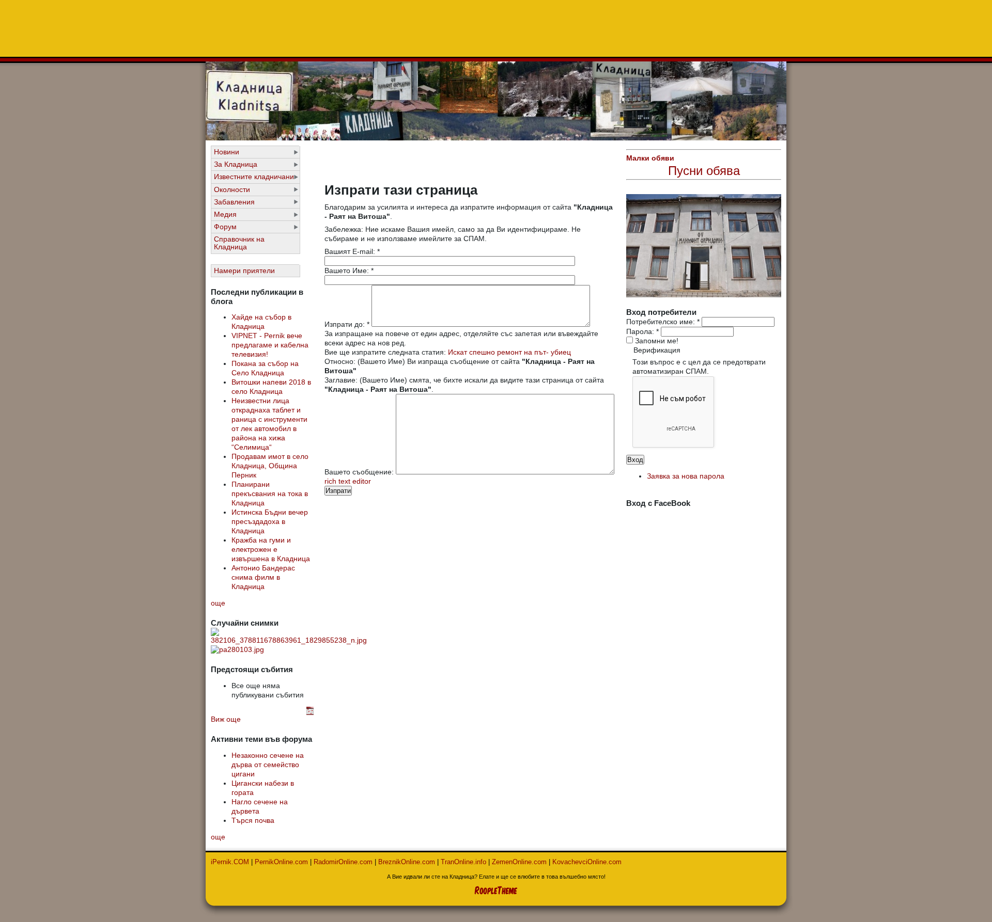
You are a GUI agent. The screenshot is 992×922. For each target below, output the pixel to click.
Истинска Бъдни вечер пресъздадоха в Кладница (269, 521)
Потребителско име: (663, 322)
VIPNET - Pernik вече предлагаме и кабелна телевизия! (269, 345)
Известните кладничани (254, 177)
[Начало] (496, 138)
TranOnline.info (463, 862)
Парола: (642, 332)
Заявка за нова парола (685, 476)
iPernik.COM (230, 862)
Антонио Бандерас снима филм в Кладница (263, 577)
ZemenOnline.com (519, 862)
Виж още (226, 719)
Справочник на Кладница (239, 243)
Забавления (234, 202)
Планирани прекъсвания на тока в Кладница (269, 494)
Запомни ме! (655, 341)
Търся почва (252, 820)
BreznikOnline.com (406, 862)
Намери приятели (244, 271)
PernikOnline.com (281, 862)
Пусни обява (704, 171)
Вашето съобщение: (360, 472)
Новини (226, 152)
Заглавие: (342, 380)
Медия (225, 214)
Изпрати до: (346, 324)
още (218, 603)
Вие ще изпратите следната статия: (386, 352)
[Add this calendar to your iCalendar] (310, 713)
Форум (225, 227)
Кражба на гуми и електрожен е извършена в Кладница (270, 549)
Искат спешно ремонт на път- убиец (509, 352)
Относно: (341, 361)
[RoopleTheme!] (496, 888)
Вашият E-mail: (352, 251)
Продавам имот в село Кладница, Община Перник (269, 466)
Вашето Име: (349, 270)
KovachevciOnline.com (587, 862)
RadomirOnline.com (343, 862)
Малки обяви (650, 158)
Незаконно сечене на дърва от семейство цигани (267, 765)
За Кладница (235, 164)
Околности (232, 190)
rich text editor (347, 481)
